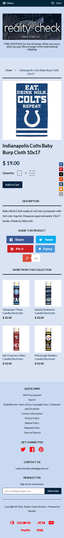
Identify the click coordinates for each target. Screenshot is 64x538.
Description (30, 201)
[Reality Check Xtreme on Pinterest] (41, 450)
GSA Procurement (32, 395)
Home (8, 70)
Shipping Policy (32, 427)
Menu (10, 3)
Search (32, 399)
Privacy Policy (32, 418)
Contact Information (32, 413)
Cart (58, 3)
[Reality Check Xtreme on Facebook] (32, 450)
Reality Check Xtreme (35, 506)
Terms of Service (32, 432)
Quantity (8, 173)
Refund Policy (32, 423)
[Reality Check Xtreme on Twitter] (23, 450)
